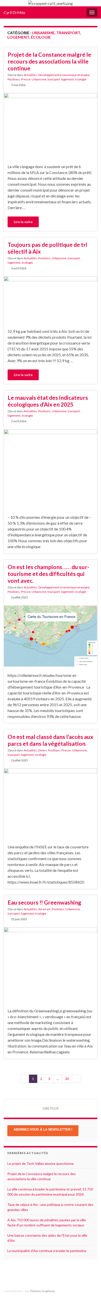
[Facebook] (48, 1275)
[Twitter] (55, 1275)
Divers (42, 750)
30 (67, 1079)
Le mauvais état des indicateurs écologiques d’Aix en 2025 (48, 401)
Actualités (30, 75)
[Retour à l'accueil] (50, 3)
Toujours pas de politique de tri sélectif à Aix (47, 248)
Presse (25, 79)
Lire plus (51, 1108)
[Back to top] (90, 1286)
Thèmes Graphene (42, 1291)
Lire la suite (23, 222)
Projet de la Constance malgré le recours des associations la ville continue (49, 61)
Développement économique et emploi (63, 75)
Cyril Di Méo (14, 12)
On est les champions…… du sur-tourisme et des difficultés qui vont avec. (48, 573)
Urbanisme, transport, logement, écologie (59, 79)
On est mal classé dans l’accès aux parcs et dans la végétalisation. (50, 740)
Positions (14, 79)
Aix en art (44, 909)
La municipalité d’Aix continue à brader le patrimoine (46, 1251)
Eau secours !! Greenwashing (44, 902)
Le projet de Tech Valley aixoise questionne (40, 1163)
